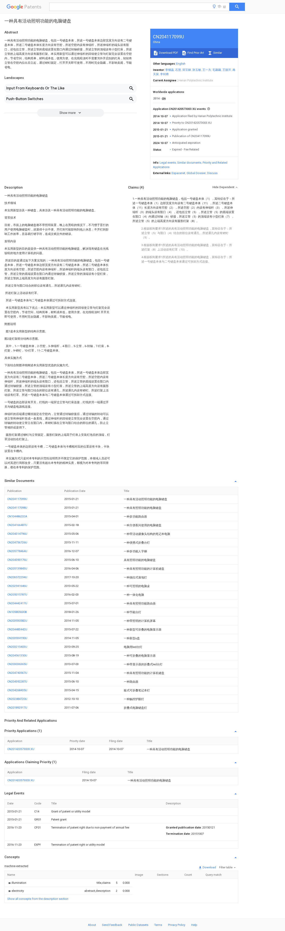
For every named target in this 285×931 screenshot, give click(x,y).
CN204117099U (17, 499)
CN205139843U (17, 568)
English (180, 63)
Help (194, 925)
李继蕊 (169, 70)
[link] (16, 882)
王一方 (206, 70)
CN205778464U (17, 551)
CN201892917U (17, 707)
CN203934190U (17, 638)
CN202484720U (17, 699)
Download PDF (168, 52)
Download (209, 867)
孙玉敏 (196, 70)
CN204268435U (17, 690)
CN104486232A (17, 516)
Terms (158, 925)
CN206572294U (17, 577)
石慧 (178, 70)
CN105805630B (17, 612)
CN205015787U (17, 594)
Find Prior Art (195, 52)
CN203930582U (17, 620)
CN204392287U (17, 681)
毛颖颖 (216, 70)
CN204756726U (17, 542)
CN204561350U (17, 655)
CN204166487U (17, 525)
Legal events (168, 162)
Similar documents (189, 162)
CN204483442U (17, 629)
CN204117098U (17, 507)
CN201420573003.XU (20, 749)
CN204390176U (17, 559)
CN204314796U (17, 533)
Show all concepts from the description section (37, 898)
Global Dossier (196, 173)
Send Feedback (112, 925)
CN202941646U (17, 586)
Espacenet (178, 173)
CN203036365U (17, 664)
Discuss (212, 173)
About (92, 925)
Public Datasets (138, 925)
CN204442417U (17, 603)
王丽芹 (226, 70)
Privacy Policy (176, 925)
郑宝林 (186, 70)
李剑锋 (164, 74)
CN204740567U (17, 672)
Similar (217, 52)
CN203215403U (17, 646)
